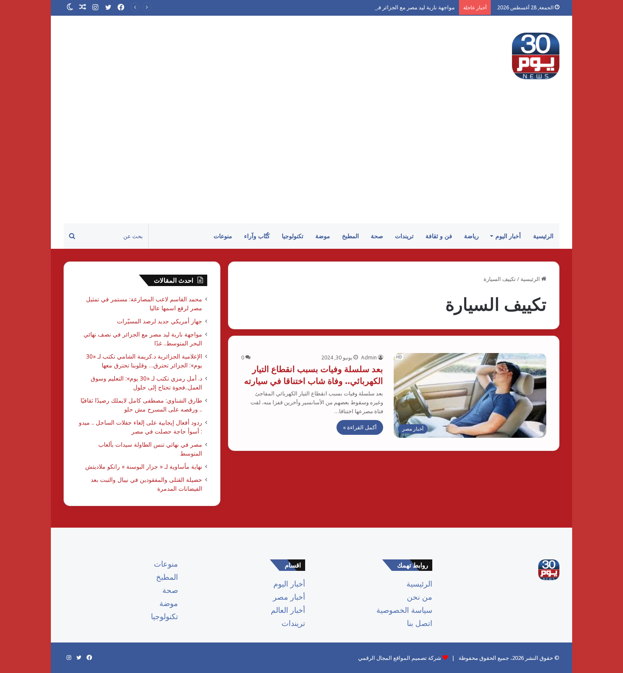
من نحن (419, 597)
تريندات (404, 236)
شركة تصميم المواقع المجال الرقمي (399, 658)
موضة (322, 236)
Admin (369, 357)
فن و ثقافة (439, 236)
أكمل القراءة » (360, 427)
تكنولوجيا (292, 236)
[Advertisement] (311, 159)
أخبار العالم (288, 610)
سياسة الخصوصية (404, 610)
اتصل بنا (419, 623)
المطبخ (350, 236)
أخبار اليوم (508, 236)
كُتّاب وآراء (257, 236)
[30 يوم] (535, 56)
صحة (377, 236)
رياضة (471, 236)
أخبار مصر (289, 597)
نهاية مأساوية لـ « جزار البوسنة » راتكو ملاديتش (143, 466)
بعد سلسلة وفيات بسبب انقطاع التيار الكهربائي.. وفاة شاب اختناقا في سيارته (313, 375)
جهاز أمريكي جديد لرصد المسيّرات (159, 321)
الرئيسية (543, 236)
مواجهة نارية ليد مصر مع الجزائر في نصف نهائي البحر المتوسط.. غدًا (377, 7)
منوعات (223, 236)
